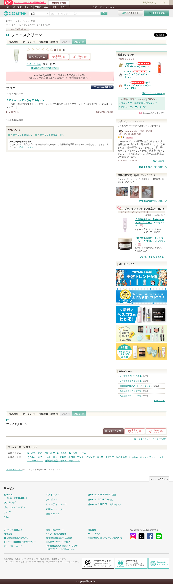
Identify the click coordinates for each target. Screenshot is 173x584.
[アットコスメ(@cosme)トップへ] (15, 14)
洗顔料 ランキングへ (152, 93)
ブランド (28, 7)
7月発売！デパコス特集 (131, 376)
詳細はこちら (25, 147)
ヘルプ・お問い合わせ (56, 534)
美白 (55, 457)
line (159, 536)
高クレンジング (147, 457)
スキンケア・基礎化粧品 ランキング (139, 103)
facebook (150, 536)
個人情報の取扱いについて (16, 538)
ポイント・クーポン (14, 507)
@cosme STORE (101, 499)
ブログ (38, 7)
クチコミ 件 (34, 64)
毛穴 (40, 457)
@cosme (16, 496)
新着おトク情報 (59, 3)
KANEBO (128, 72)
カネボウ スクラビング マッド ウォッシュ (137, 74)
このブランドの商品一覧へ (51, 135)
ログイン (163, 2)
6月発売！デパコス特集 (131, 396)
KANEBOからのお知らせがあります (140, 72)
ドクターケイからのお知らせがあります (144, 63)
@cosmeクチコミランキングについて (105, 538)
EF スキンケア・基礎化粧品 (41, 453)
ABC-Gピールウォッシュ (137, 66)
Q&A (46, 7)
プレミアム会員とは (13, 530)
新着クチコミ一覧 (151, 167)
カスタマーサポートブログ (58, 542)
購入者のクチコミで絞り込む (44, 68)
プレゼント (52, 499)
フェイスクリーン (26, 35)
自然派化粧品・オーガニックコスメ (62, 460)
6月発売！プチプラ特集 (131, 391)
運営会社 (92, 530)
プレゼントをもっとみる (152, 256)
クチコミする (37, 57)
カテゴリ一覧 (96, 7)
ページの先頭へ (151, 439)
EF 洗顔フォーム (77, 453)
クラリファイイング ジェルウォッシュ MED (137, 85)
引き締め (133, 457)
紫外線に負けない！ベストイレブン (136, 386)
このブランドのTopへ (21, 135)
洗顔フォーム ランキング (133, 106)
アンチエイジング (86, 457)
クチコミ (29, 41)
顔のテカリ (121, 457)
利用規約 (8, 534)
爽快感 (100, 457)
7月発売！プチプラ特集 (131, 381)
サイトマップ (94, 534)
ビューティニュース (56, 504)
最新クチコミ (53, 514)
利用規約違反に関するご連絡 (59, 538)
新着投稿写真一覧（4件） (151, 200)
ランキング (17, 7)
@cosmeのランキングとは (154, 113)
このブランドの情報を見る (17, 29)
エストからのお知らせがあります (137, 82)
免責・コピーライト (55, 530)
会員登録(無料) (149, 2)
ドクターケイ (130, 63)
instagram (133, 536)
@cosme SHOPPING (103, 494)
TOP (7, 7)
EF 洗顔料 (62, 453)
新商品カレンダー (55, 509)
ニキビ (48, 457)
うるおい (31, 457)
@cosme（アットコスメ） (50, 469)
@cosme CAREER (105, 504)
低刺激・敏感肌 (67, 457)
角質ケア (109, 457)
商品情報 (13, 41)
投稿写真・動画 (48, 41)
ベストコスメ (109, 7)
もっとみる (159, 400)
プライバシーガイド (13, 546)
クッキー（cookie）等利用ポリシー (20, 542)
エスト (127, 82)
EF (8, 35)
